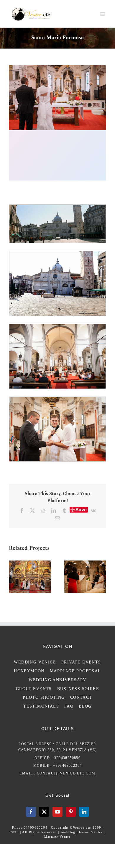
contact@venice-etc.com (66, 773)
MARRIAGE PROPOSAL (75, 671)
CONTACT (81, 697)
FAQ (68, 706)
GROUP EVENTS (34, 689)
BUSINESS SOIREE (78, 689)
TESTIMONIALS (41, 706)
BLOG (85, 706)
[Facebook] (31, 812)
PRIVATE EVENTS (81, 662)
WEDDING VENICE (35, 662)
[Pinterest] (71, 812)
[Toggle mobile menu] (103, 14)
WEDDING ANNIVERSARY (57, 680)
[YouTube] (57, 812)
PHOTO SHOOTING (44, 697)
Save (81, 510)
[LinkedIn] (84, 812)
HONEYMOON (29, 671)
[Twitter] (44, 812)
